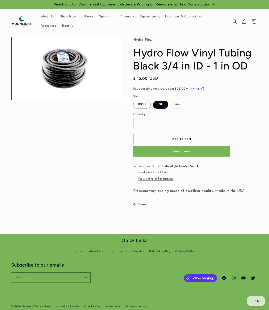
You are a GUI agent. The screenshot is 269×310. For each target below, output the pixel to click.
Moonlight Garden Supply (38, 306)
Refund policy (91, 306)
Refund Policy (159, 251)
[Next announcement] (256, 4)
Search (79, 251)
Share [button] (142, 204)
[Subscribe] (85, 277)
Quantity (139, 114)
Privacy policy (113, 306)
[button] (70, 16)
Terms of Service (132, 251)
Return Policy (185, 251)
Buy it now (182, 151)
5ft (180, 106)
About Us (96, 251)
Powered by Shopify (67, 306)
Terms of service (136, 306)
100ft (142, 104)
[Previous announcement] (12, 4)
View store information (155, 178)
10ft (161, 104)
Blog (111, 251)
